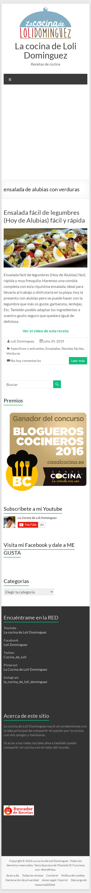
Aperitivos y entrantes (27, 348)
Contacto (52, 875)
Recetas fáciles (73, 348)
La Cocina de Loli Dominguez (25, 669)
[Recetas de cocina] (19, 807)
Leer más (78, 361)
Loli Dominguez (22, 341)
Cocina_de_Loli (15, 657)
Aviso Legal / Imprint (55, 880)
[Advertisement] (45, 134)
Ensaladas (52, 348)
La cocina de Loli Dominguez (45, 50)
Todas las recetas (32, 875)
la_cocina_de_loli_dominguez (25, 682)
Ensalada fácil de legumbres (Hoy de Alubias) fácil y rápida (44, 216)
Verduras (13, 353)
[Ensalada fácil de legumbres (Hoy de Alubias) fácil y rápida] (46, 230)
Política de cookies (73, 875)
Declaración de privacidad (22, 880)
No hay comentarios (26, 361)
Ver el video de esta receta (45, 330)
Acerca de (12, 875)
